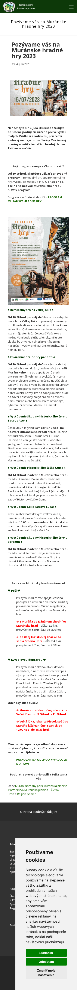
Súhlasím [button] (46, 953)
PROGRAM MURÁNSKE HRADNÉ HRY (35, 199)
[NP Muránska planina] (19, 6)
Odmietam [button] (46, 961)
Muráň (19, 786)
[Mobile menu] (71, 6)
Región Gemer (26, 794)
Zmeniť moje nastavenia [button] (46, 973)
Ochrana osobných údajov (38, 812)
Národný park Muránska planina (46, 786)
